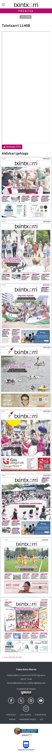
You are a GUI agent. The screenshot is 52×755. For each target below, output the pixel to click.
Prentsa (26, 11)
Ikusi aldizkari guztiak (13, 657)
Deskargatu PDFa (13, 147)
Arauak (12, 720)
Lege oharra (25, 715)
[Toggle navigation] (3, 5)
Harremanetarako (27, 720)
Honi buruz (11, 715)
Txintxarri (25, 17)
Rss (41, 720)
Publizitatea (40, 715)
